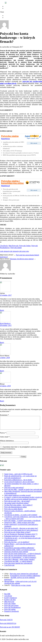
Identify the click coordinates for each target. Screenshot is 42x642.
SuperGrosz (5, 139)
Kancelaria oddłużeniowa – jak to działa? (18, 480)
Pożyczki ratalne (16, 248)
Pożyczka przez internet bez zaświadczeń (18, 563)
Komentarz (4, 415)
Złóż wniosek (33, 143)
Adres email (4, 437)
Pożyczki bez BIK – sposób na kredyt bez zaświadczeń (23, 489)
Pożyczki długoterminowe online (15, 507)
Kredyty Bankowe (10, 598)
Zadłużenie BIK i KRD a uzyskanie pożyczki (19, 550)
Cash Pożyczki (9, 565)
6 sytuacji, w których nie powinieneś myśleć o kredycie (23, 497)
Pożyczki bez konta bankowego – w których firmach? (22, 553)
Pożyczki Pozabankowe (12, 607)
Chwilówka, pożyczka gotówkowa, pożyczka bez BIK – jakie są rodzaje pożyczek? (23, 518)
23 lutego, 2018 (5, 386)
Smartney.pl (5, 186)
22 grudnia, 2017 (6, 295)
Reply (2, 310)
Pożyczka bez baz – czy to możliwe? (16, 542)
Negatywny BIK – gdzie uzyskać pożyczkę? (19, 522)
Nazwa (3, 433)
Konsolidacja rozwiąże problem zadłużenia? (19, 548)
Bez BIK (7, 594)
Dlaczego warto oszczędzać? (14, 487)
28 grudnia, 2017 (6, 325)
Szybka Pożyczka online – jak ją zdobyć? (18, 505)
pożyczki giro (11, 251)
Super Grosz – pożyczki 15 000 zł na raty (18, 474)
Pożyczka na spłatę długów (13, 509)
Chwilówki (4, 246)
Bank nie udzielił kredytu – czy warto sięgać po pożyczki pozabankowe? (20, 477)
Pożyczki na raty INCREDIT (10, 627)
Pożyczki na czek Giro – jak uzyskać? (17, 501)
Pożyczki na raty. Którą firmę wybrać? (17, 532)
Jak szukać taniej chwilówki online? (16, 503)
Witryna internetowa (7, 441)
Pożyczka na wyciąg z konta (21, 585)
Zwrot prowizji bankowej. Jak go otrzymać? (19, 482)
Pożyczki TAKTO (6, 620)
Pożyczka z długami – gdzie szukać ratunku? (19, 559)
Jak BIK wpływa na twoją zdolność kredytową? (20, 499)
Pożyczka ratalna (10, 136)
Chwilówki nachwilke (11, 6)
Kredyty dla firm (10, 600)
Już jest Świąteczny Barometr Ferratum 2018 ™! (20, 534)
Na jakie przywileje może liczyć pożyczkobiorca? (21, 530)
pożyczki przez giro (22, 251)
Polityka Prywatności (11, 8)
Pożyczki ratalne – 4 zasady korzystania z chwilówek (22, 520)
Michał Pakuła (9, 581)
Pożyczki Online (25, 246)
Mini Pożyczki (13, 246)
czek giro (3, 251)
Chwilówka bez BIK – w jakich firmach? (18, 561)
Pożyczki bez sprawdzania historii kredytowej (19, 555)
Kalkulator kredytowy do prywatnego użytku (19, 536)
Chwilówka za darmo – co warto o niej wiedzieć (20, 515)
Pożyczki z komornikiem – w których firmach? (20, 557)
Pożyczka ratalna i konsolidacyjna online (12, 182)
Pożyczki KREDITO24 (8, 623)
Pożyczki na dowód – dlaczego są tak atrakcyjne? (21, 528)
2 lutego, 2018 (5, 358)
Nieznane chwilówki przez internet (22, 259)
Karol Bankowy (5, 323)
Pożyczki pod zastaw (11, 605)
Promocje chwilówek (11, 611)
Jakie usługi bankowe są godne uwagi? (17, 495)
